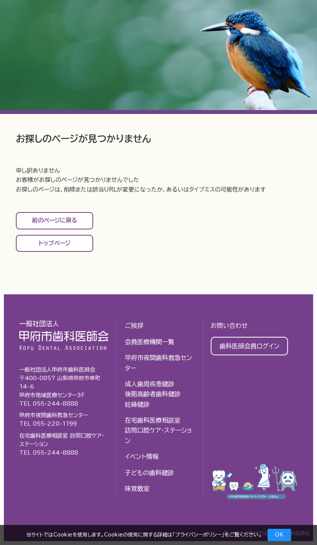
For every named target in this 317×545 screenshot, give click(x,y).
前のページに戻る (54, 220)
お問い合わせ (229, 326)
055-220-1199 (55, 423)
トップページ (54, 243)
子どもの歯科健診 (149, 473)
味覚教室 (137, 489)
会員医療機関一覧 (149, 342)
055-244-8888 (55, 403)
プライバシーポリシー (198, 534)
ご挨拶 (134, 326)
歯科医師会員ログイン (250, 346)
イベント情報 (141, 456)
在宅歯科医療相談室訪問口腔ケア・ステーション (158, 430)
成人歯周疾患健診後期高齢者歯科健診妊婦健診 (153, 394)
